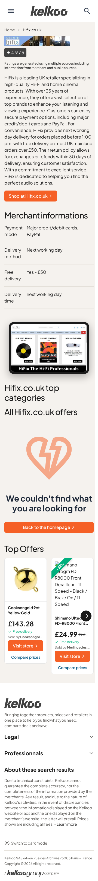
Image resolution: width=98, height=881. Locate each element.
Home (9, 30)
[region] (49, 616)
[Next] (86, 616)
